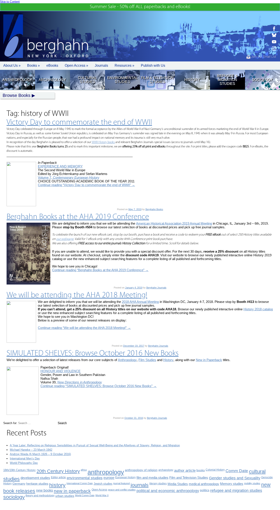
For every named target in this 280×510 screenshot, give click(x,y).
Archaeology (52, 80)
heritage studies (37, 483)
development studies (35, 478)
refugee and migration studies (236, 490)
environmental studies (85, 478)
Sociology (262, 80)
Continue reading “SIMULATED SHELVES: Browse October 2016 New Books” (98, 386)
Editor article (58, 477)
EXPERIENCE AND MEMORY (60, 166)
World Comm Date (84, 495)
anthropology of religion (141, 470)
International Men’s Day (25, 458)
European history (125, 477)
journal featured (121, 483)
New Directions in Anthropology (79, 382)
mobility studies (252, 483)
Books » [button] (33, 65)
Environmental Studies (122, 80)
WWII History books (103, 142)
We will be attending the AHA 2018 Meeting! (77, 295)
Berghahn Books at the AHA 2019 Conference (78, 217)
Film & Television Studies (157, 80)
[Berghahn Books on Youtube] (274, 41)
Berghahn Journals (156, 287)
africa (84, 469)
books (200, 470)
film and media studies (152, 477)
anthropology (106, 472)
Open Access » (76, 65)
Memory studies (231, 484)
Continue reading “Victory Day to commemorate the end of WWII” (86, 185)
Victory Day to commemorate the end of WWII (79, 123)
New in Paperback (209, 360)
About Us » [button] (12, 65)
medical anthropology (204, 484)
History (192, 80)
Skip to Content (10, 1)
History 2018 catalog (258, 309)
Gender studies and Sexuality (234, 478)
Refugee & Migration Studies (227, 80)
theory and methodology (40, 495)
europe (108, 478)
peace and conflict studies (122, 489)
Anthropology (17, 80)
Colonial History (215, 469)
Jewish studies (103, 483)
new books (44, 490)
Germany (18, 483)
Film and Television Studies (188, 477)
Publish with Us (153, 65)
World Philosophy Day (24, 463)
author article (185, 470)
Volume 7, (68, 177)
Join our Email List (263, 57)
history (57, 485)
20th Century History (58, 471)
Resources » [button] (124, 65)
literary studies (158, 483)
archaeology (165, 470)
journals (140, 485)
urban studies (64, 496)
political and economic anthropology (167, 490)
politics (204, 490)
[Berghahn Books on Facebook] (274, 28)
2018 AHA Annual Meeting (140, 302)
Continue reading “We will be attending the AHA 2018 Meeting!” (84, 328)
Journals (101, 65)
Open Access (99, 489)
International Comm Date (79, 483)
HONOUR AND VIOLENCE (60, 371)
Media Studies (178, 484)
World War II (101, 495)
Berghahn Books (154, 209)
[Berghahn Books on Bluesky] (274, 35)
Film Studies (147, 360)
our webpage (65, 239)
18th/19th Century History (19, 470)
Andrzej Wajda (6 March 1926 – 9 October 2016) (40, 454)
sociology (14, 497)
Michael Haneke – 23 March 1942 (31, 449)
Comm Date (237, 470)
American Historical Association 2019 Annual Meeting (174, 223)
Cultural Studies (87, 80)
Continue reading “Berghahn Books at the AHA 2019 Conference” (100, 270)
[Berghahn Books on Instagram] (274, 48)
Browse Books (16, 95)
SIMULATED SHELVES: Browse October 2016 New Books (92, 354)
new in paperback (72, 490)
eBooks (52, 65)
